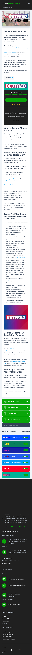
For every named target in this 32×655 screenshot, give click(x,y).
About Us (5, 616)
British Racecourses (7, 7)
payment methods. (20, 257)
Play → (25, 437)
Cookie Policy (6, 632)
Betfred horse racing (22, 48)
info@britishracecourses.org (16, 579)
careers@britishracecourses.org (17, 585)
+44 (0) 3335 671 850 (13, 604)
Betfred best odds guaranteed (18, 348)
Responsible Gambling (8, 639)
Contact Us (5, 621)
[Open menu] (29, 3)
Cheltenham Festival (12, 180)
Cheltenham (21, 185)
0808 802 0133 (6, 563)
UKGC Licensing (7, 636)
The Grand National (9, 185)
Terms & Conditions (7, 634)
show (11, 77)
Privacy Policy (6, 618)
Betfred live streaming (12, 351)
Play (16, 100)
